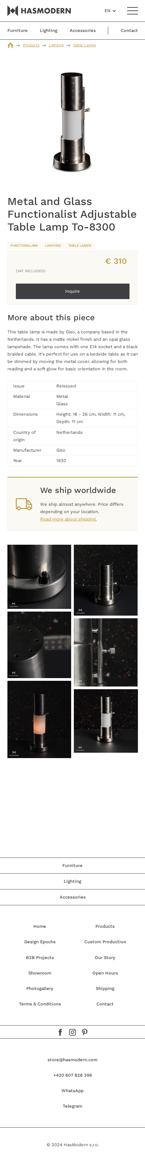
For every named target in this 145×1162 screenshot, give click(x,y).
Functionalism (24, 245)
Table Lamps (84, 45)
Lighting (56, 45)
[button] (110, 11)
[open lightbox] (72, 124)
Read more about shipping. (68, 519)
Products (31, 45)
